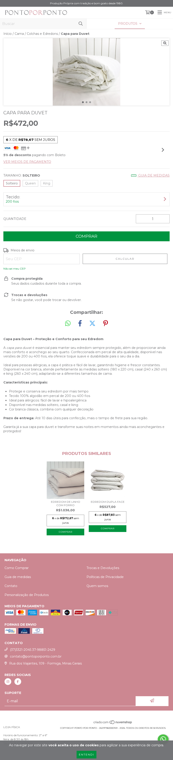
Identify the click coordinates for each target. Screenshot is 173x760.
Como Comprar (17, 568)
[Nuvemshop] (113, 723)
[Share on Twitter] (92, 323)
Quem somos (97, 586)
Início (7, 34)
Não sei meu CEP (14, 268)
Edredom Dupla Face (108, 501)
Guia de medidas (153, 175)
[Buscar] (80, 24)
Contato (11, 586)
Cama (19, 34)
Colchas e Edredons (42, 34)
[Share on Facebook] (80, 323)
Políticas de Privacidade (105, 577)
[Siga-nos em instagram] (8, 681)
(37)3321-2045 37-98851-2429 (32, 650)
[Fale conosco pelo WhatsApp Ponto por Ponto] (163, 739)
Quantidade (14, 219)
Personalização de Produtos (27, 595)
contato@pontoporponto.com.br (35, 656)
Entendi (86, 754)
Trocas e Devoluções (102, 568)
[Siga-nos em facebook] (17, 681)
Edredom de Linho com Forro (65, 503)
